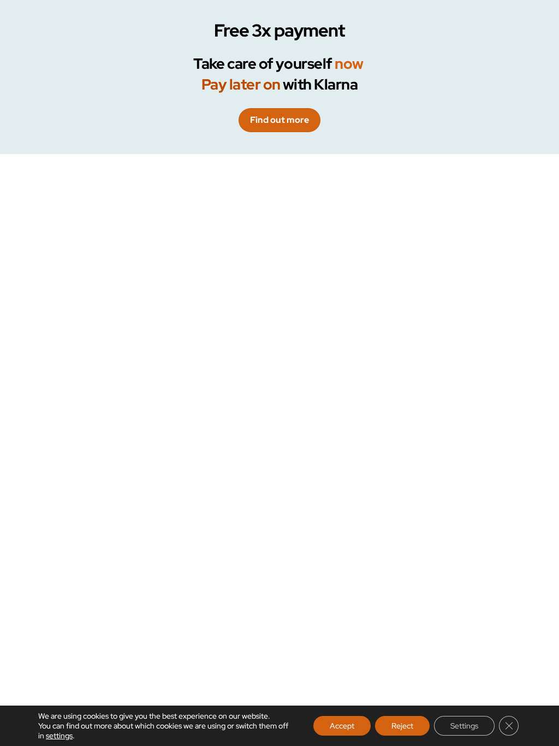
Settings (464, 726)
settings (59, 736)
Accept (342, 726)
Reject (402, 726)
